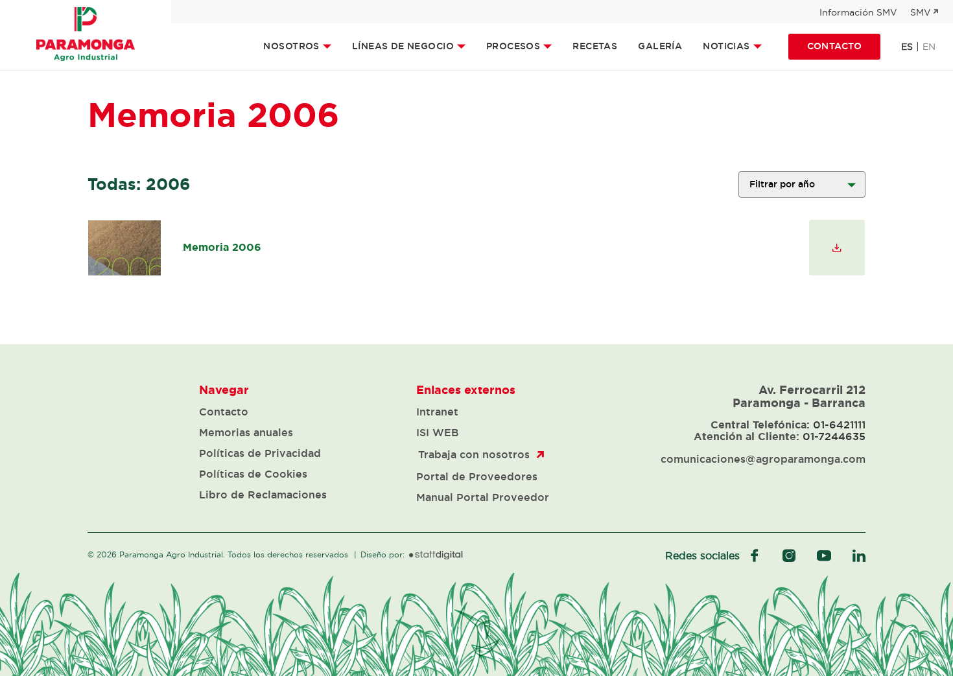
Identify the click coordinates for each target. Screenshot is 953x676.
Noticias (726, 46)
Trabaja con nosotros (474, 454)
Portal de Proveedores (476, 476)
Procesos (513, 46)
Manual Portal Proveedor (482, 497)
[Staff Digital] (436, 555)
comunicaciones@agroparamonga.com (763, 459)
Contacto (834, 46)
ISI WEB (437, 432)
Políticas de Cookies (253, 474)
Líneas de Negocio (403, 46)
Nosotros (291, 46)
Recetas (594, 46)
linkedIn (859, 555)
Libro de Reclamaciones (263, 494)
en (929, 46)
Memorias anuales (246, 432)
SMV (920, 12)
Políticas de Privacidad (260, 453)
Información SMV (858, 12)
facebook (754, 555)
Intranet (437, 411)
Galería (660, 46)
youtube (824, 555)
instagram (788, 555)
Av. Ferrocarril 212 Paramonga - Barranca (799, 396)
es (907, 46)
